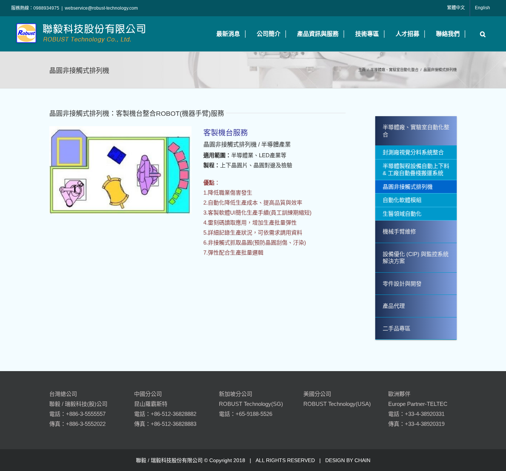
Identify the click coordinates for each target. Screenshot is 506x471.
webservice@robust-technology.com (101, 8)
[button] (481, 34)
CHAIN (362, 460)
